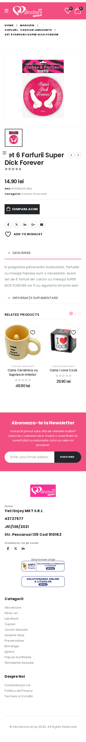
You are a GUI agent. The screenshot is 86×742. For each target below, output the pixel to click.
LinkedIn (25, 224)
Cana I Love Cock (63, 370)
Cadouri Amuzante (34, 194)
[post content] (23, 342)
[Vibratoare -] (27, 11)
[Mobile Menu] (8, 11)
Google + (33, 224)
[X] (15, 548)
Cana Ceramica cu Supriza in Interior (23, 372)
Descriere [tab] (22, 252)
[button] (71, 313)
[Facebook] (8, 548)
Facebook (8, 224)
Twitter (16, 224)
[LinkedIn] (23, 548)
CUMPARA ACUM (25, 209)
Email (41, 224)
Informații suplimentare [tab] (35, 297)
